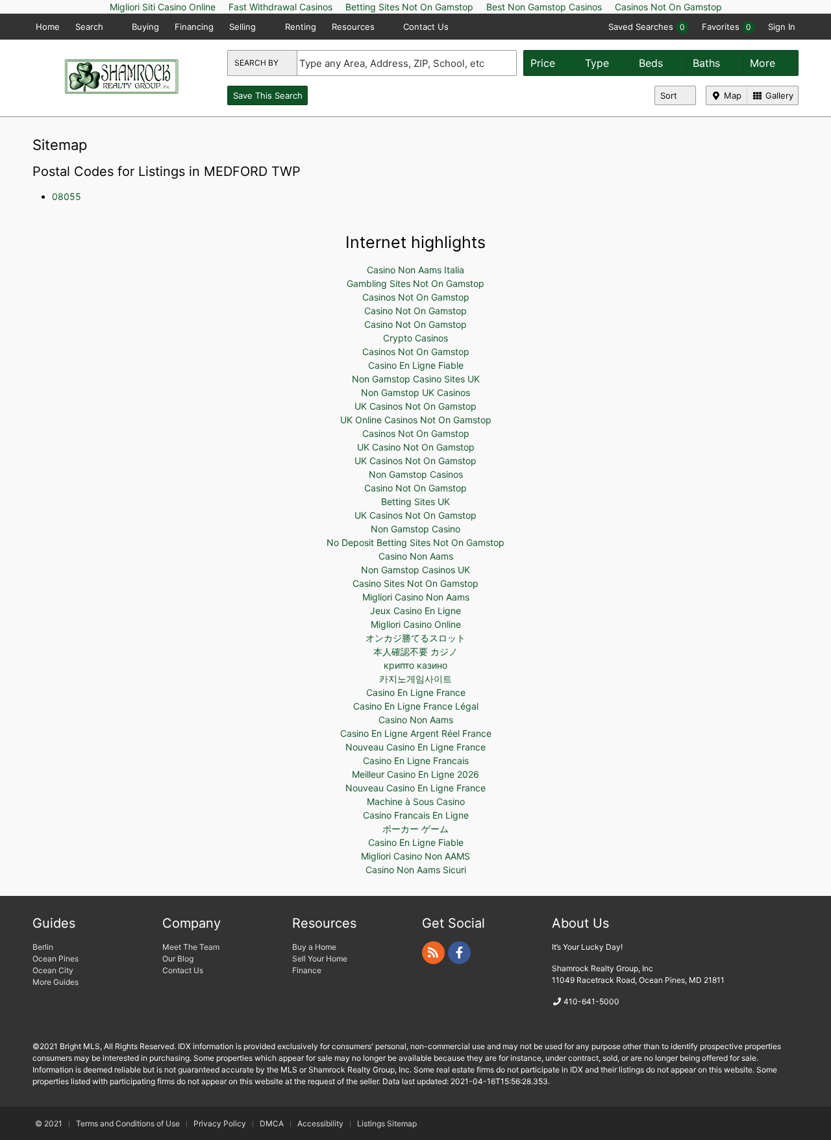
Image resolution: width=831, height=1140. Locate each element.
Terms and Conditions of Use (128, 1123)
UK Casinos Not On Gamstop (415, 406)
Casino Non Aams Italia (415, 269)
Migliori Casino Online (416, 624)
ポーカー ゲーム (415, 828)
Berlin (42, 947)
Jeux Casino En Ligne (415, 610)
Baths (708, 62)
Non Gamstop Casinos (416, 474)
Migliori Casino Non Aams (415, 596)
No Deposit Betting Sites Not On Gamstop (415, 542)
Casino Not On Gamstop (415, 310)
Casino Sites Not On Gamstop (415, 583)
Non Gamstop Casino (415, 528)
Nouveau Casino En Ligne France (415, 746)
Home (48, 26)
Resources (354, 26)
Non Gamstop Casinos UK (415, 569)
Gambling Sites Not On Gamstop (415, 283)
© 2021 (48, 1123)
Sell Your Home (319, 958)
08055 (66, 196)
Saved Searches (646, 26)
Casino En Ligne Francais (416, 760)
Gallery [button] (778, 95)
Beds (652, 62)
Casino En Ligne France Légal (415, 706)
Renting (300, 26)
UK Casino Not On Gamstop (416, 446)
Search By (257, 63)
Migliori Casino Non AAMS (415, 855)
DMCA (272, 1123)
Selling (243, 26)
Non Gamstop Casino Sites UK (416, 378)
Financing (194, 26)
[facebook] (459, 952)
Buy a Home (314, 947)
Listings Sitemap (387, 1123)
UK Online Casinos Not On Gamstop (415, 419)
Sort (670, 95)
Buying (145, 26)
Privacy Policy (219, 1123)
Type (598, 62)
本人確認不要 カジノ (415, 651)
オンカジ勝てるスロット (415, 637)
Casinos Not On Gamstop (415, 297)
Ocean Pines (55, 958)
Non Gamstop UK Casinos (415, 392)
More (764, 62)
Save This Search (268, 95)
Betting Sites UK (415, 501)
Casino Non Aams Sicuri (416, 869)
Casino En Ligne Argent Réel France (415, 733)
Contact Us (426, 26)
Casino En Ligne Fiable (416, 365)
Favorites (726, 26)
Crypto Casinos (415, 337)
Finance (306, 970)
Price (544, 62)
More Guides (56, 982)
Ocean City (52, 970)
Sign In (781, 26)
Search (90, 26)
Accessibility (320, 1123)
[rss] (433, 952)
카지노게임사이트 (415, 678)
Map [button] (731, 95)
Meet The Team (190, 947)
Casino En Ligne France (415, 692)
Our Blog (177, 958)
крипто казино (415, 665)
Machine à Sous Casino (416, 801)
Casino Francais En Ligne (416, 815)
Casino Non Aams (415, 556)
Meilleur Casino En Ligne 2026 (415, 774)
